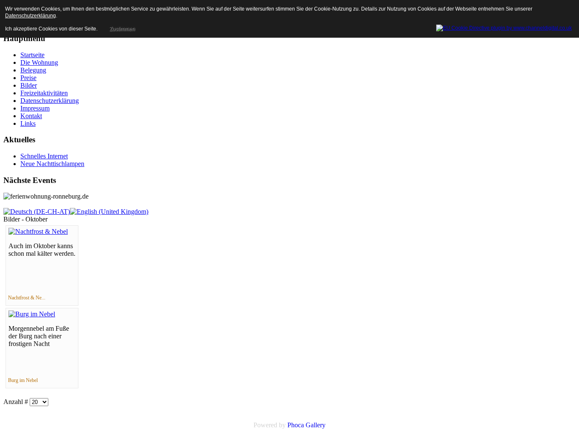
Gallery (316, 425)
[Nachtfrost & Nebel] (38, 231)
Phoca (295, 425)
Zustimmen (122, 29)
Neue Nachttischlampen (52, 163)
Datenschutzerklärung (30, 16)
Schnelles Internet (44, 156)
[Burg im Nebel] (31, 314)
